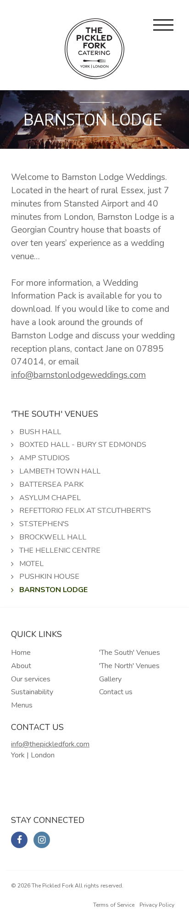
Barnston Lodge (53, 590)
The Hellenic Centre (59, 550)
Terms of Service (113, 905)
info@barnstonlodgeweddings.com (78, 375)
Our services (30, 679)
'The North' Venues (129, 666)
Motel (31, 564)
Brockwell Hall (52, 537)
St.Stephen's (44, 524)
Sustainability (32, 692)
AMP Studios (44, 458)
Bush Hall (40, 432)
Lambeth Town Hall (59, 471)
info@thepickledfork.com (50, 744)
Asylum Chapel (50, 498)
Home (21, 653)
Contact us (116, 692)
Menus (22, 705)
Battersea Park (51, 484)
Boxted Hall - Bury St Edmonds (82, 445)
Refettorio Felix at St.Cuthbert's (85, 511)
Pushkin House (49, 577)
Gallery (110, 679)
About (21, 666)
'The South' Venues (129, 653)
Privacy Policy (156, 905)
